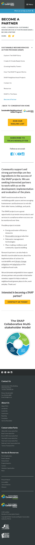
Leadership (4, 411)
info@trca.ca (8, 397)
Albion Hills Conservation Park (9, 431)
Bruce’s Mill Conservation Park (9, 436)
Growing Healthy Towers (12, 66)
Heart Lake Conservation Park (9, 441)
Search (32, 11)
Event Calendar (5, 458)
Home (3, 27)
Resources (7, 88)
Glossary (3, 487)
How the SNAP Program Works (15, 72)
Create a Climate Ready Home (14, 61)
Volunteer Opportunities (7, 468)
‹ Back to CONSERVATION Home (15, 106)
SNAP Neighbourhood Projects (14, 77)
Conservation (12, 27)
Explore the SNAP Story (12, 55)
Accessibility (4, 482)
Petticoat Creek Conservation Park (10, 443)
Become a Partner (10, 99)
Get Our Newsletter (6, 421)
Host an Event (5, 461)
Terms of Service (5, 484)
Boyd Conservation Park (7, 433)
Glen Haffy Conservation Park (9, 438)
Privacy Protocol (5, 479)
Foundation (4, 418)
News (3, 470)
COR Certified (5, 512)
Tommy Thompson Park (7, 445)
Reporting (4, 416)
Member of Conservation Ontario (10, 514)
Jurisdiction (4, 408)
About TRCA (4, 406)
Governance (4, 413)
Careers (3, 466)
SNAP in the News (10, 94)
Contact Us (8, 83)
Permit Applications (6, 456)
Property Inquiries (6, 463)
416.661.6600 (9, 393)
